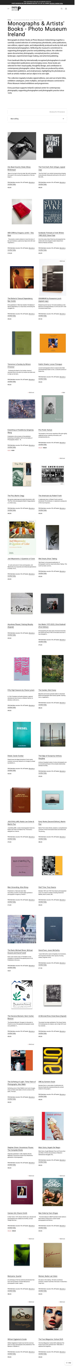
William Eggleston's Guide (17, 1339)
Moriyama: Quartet (14, 1276)
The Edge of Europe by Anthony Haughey (50, 757)
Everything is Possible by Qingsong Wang (21, 431)
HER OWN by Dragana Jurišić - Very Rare (21, 234)
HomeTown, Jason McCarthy (49, 950)
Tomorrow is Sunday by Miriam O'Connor (19, 365)
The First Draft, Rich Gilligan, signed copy (51, 168)
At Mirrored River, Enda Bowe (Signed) (52, 1016)
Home (9, 20)
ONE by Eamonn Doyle (46, 1082)
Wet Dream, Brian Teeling (47, 559)
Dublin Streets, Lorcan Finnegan (50, 364)
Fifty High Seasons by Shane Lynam (21, 690)
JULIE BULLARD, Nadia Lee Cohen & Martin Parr (21, 823)
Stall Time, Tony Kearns (47, 887)
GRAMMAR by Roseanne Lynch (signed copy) (49, 300)
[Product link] (22, 158)
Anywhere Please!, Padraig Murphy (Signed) (20, 625)
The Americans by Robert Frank (50, 496)
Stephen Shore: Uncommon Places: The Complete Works (21, 1149)
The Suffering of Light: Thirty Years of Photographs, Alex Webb (22, 1083)
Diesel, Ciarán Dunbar (16, 756)
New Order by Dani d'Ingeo (48, 1213)
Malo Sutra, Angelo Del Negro (49, 1147)
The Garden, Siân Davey (47, 690)
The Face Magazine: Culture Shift (50, 1339)
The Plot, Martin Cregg (16, 496)
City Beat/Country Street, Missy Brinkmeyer (19, 168)
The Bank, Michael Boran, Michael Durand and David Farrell (20, 951)
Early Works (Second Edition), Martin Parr (52, 823)
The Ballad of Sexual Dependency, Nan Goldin (20, 300)
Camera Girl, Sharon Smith (17, 1213)
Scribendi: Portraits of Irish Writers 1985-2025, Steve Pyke (51, 234)
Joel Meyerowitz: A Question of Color (21, 559)
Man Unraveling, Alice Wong (18, 887)
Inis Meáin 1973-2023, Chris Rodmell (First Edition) (52, 625)
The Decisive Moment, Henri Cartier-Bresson (21, 1017)
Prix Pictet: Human (45, 430)
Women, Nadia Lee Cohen (47, 1276)
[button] (8, 8)
